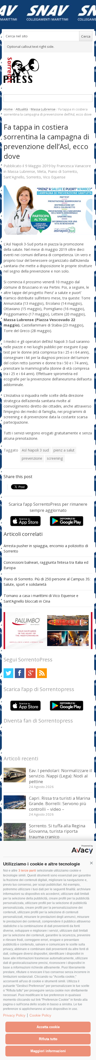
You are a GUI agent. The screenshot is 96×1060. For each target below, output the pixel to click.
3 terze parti (27, 870)
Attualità (22, 109)
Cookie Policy (40, 1015)
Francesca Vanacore (74, 165)
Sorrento (33, 177)
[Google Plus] (30, 673)
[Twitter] (8, 673)
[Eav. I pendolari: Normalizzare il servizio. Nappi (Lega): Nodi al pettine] (15, 781)
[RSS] (42, 673)
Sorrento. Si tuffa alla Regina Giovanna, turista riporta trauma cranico (57, 831)
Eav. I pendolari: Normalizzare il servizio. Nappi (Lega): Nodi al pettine (60, 776)
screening (55, 458)
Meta (41, 171)
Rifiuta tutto (48, 1039)
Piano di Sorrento (62, 171)
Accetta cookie (48, 1027)
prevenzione (32, 458)
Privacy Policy (14, 1015)
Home (8, 109)
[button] (91, 863)
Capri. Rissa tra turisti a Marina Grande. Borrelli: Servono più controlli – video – (59, 803)
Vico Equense (54, 177)
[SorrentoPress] (48, 70)
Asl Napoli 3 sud (35, 450)
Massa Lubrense (43, 109)
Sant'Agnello (14, 177)
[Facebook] (19, 673)
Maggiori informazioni (48, 1051)
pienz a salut (64, 450)
